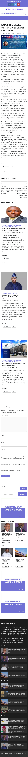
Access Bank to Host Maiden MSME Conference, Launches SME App (16, 701)
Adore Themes (5, 755)
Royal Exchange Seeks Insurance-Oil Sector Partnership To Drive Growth (16, 721)
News (3, 226)
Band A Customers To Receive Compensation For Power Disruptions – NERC (12, 296)
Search (3, 486)
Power (9, 293)
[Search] (26, 18)
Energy (4, 292)
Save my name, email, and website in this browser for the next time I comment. (15, 457)
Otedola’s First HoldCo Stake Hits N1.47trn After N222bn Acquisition (7, 559)
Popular (8, 226)
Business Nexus (21, 33)
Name (3, 435)
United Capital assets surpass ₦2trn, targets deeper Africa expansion (16, 686)
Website (3, 449)
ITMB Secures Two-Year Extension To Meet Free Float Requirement (13, 364)
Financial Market (11, 178)
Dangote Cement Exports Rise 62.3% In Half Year (20, 534)
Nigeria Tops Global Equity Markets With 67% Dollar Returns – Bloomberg (16, 709)
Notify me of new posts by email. (10, 470)
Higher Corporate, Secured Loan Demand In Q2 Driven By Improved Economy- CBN (7, 536)
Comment (4, 415)
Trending (14, 226)
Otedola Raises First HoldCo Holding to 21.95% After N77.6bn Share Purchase (16, 694)
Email (3, 442)
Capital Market (17, 225)
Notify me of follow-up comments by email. (13, 464)
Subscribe (22, 494)
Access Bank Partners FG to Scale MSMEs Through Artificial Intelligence (20, 559)
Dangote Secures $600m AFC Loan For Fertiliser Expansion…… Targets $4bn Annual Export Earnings (16, 738)
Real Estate (15, 361)
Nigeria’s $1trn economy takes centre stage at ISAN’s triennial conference (13, 229)
